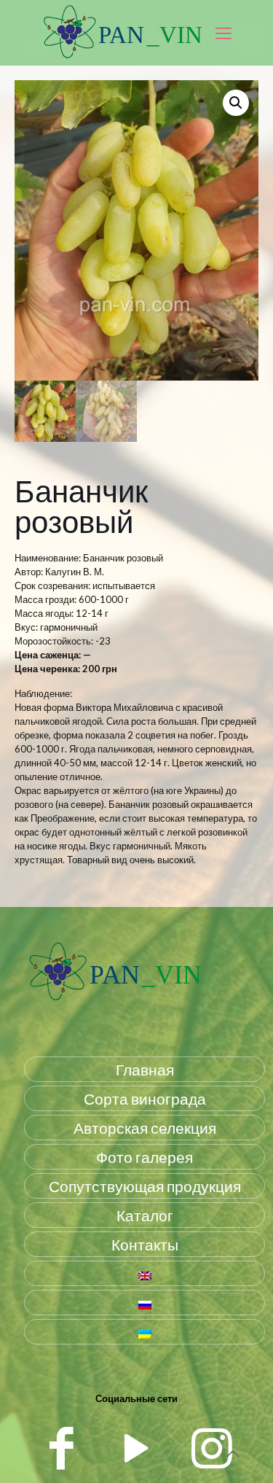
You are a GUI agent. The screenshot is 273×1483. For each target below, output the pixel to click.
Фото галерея (144, 1157)
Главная (145, 1069)
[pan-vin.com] (115, 1002)
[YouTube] (136, 1446)
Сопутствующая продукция (145, 1186)
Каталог (144, 1215)
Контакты (144, 1244)
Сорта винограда (145, 1098)
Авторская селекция (145, 1127)
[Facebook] (61, 1446)
